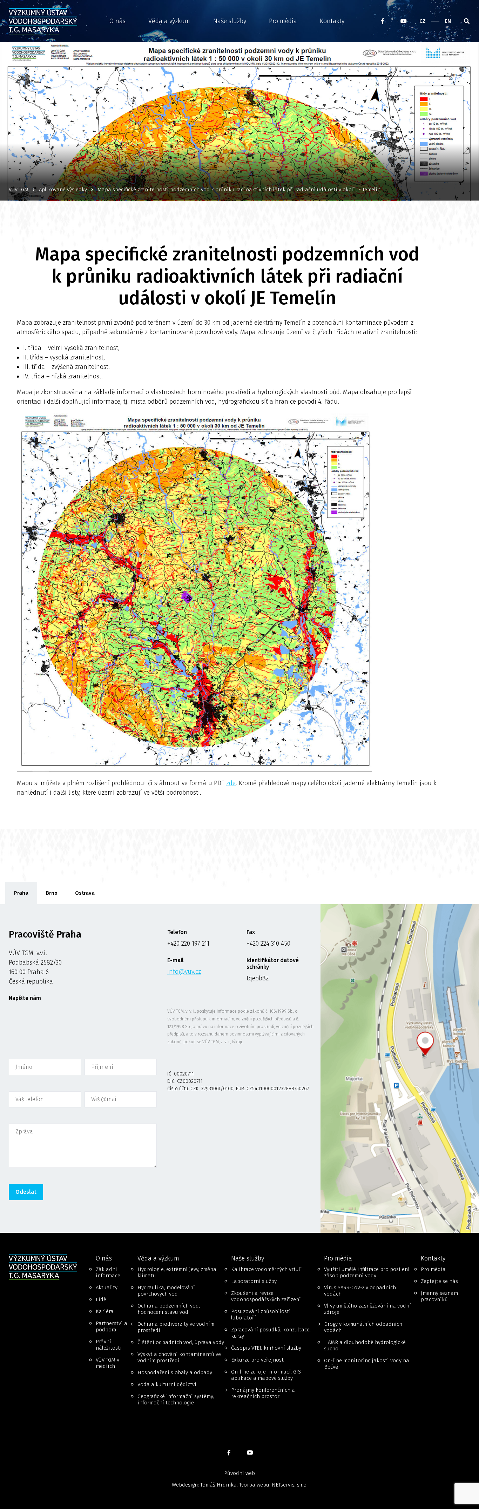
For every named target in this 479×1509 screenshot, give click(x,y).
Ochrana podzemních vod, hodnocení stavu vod (168, 1309)
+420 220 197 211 (188, 943)
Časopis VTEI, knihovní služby (266, 1348)
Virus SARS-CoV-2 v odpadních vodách (360, 1290)
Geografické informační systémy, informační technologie (175, 1399)
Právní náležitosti (109, 1344)
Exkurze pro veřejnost (257, 1360)
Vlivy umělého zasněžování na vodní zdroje (367, 1309)
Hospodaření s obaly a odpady (174, 1372)
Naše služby (229, 21)
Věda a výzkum (169, 21)
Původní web (239, 1473)
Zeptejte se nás (439, 1281)
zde (231, 783)
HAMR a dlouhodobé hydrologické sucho (365, 1345)
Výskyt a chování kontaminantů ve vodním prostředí (179, 1357)
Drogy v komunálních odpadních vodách (363, 1327)
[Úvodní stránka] (45, 21)
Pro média (283, 21)
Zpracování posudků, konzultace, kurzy (271, 1332)
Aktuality (106, 1287)
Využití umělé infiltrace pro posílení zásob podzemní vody (367, 1272)
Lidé (101, 1299)
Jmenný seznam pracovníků (439, 1296)
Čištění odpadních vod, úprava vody (180, 1342)
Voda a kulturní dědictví (166, 1384)
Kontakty (332, 21)
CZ (422, 21)
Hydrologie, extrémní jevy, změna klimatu (176, 1272)
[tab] (21, 893)
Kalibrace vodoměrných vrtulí (266, 1269)
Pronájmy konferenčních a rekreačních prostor (263, 1393)
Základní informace (108, 1272)
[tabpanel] (239, 1068)
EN (448, 21)
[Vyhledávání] (466, 21)
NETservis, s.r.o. (290, 1485)
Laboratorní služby (254, 1281)
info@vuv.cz (184, 971)
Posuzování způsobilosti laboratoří (261, 1314)
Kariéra (105, 1311)
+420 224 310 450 (268, 943)
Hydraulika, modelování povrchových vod (166, 1290)
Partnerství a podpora (111, 1326)
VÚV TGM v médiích (107, 1363)
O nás (117, 21)
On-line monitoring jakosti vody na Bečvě (366, 1363)
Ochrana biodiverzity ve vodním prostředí (175, 1327)
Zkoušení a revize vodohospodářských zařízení (266, 1296)
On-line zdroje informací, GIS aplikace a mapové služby (266, 1375)
